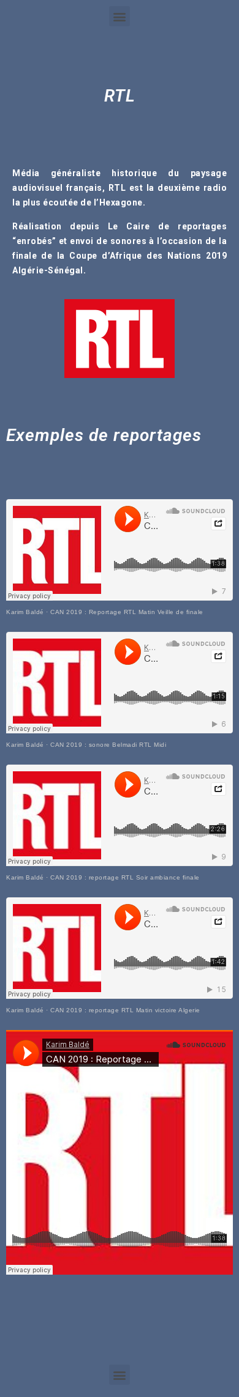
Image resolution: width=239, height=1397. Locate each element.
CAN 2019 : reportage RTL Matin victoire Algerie (125, 1010)
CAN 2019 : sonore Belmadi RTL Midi (108, 744)
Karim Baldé (25, 612)
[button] (119, 16)
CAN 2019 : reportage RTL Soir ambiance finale (125, 877)
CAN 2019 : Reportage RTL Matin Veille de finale (126, 612)
